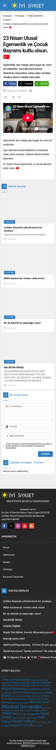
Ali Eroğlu (31, 682)
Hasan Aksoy (21, 699)
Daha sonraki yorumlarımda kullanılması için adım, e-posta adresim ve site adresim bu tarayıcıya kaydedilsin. (29, 446)
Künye (6, 547)
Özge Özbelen (41, 722)
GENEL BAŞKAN (35, 16)
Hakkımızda (9, 555)
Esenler (41, 693)
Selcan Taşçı (19, 711)
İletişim (6, 562)
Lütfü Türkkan (23, 703)
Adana (34, 680)
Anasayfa (7, 16)
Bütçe (28, 689)
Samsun (10, 711)
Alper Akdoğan (43, 682)
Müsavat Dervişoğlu (21, 706)
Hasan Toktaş (34, 699)
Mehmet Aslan (39, 702)
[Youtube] (24, 526)
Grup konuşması (18, 696)
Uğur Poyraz (31, 718)
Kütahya (14, 703)
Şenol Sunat (38, 726)
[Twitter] (11, 526)
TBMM (6, 713)
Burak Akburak (27, 685)
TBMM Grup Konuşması (26, 713)
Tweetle (28, 83)
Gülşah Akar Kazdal (34, 696)
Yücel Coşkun (23, 721)
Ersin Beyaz (33, 693)
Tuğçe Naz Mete (19, 718)
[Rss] (31, 526)
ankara (4, 685)
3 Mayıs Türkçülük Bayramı (16, 679)
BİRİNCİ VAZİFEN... (41, 689)
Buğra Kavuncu (13, 688)
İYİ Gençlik (26, 725)
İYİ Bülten (8, 569)
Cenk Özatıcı (7, 693)
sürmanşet (44, 711)
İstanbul (14, 725)
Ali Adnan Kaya (18, 682)
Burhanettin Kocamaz (42, 685)
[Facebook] (4, 526)
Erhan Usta (20, 692)
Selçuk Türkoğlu (32, 710)
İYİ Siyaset (19, 16)
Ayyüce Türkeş (14, 685)
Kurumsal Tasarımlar (13, 577)
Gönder (44, 83)
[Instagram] (18, 526)
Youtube (7, 20)
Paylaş (12, 83)
